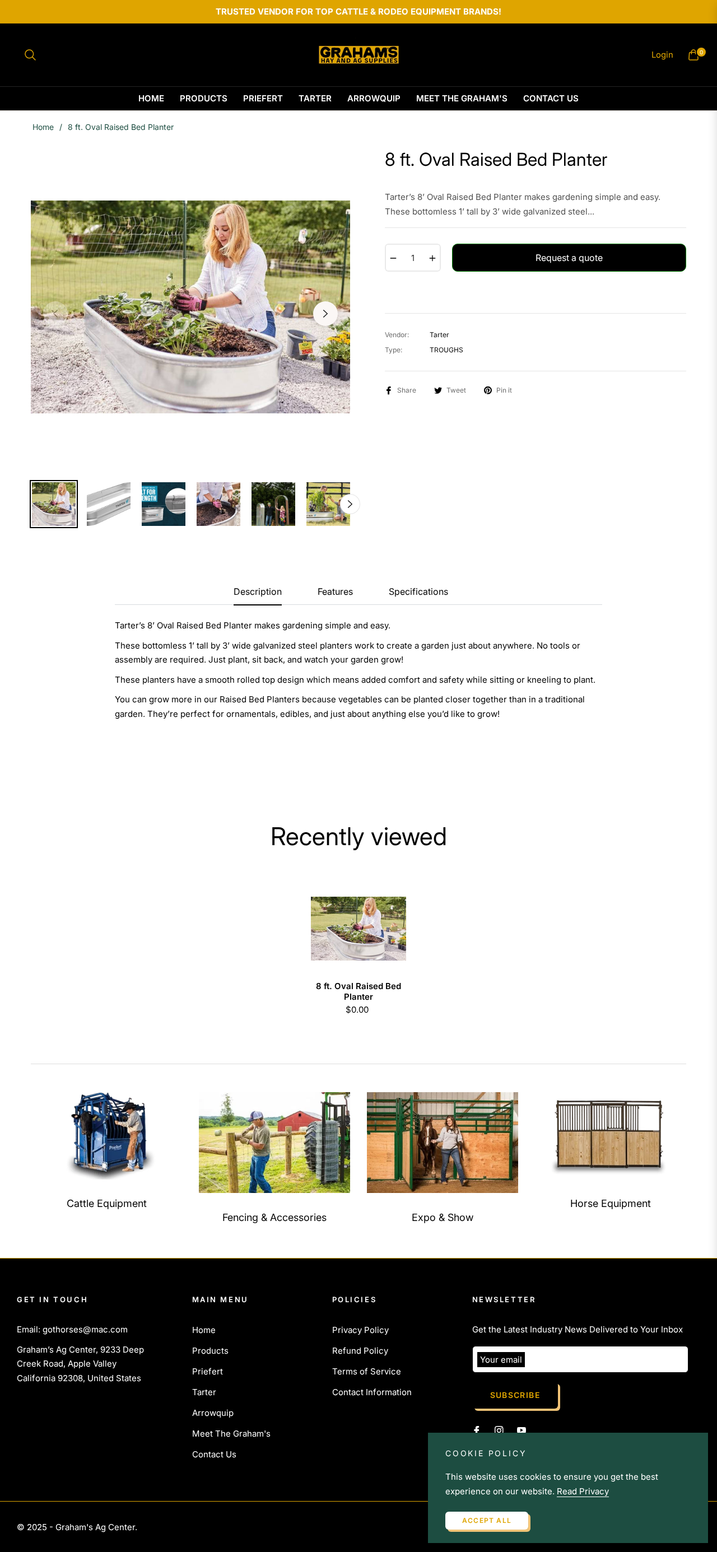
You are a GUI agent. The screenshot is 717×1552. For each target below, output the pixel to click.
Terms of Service (366, 1371)
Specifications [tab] (418, 591)
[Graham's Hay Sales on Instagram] (499, 1429)
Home (43, 127)
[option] (190, 307)
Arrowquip (213, 1412)
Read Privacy (583, 1491)
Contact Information (372, 1392)
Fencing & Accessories (274, 1217)
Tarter (204, 1392)
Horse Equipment (610, 1203)
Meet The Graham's (231, 1433)
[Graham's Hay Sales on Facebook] (476, 1429)
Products (210, 1350)
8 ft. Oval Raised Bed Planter (358, 992)
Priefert (207, 1371)
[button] (30, 55)
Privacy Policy (360, 1330)
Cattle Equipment (107, 1203)
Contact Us (214, 1454)
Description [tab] (258, 591)
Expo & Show (442, 1217)
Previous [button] (55, 313)
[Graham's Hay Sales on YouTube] (521, 1429)
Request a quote (569, 257)
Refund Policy (360, 1350)
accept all (486, 1520)
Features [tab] (335, 591)
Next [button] (325, 313)
